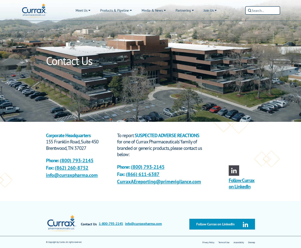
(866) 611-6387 (142, 174)
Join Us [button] (209, 10)
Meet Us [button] (81, 10)
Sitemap (251, 242)
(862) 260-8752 (71, 167)
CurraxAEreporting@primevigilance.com (159, 181)
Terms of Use (223, 242)
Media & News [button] (152, 10)
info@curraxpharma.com (72, 175)
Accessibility (239, 242)
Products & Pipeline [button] (114, 10)
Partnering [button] (183, 10)
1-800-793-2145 (111, 223)
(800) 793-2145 (76, 160)
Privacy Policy (208, 242)
